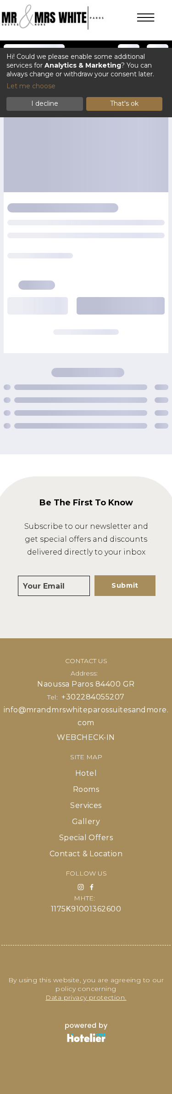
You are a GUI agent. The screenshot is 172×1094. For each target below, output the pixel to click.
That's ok (124, 103)
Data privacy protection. (85, 997)
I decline (44, 103)
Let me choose (30, 86)
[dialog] (86, 82)
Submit (125, 585)
